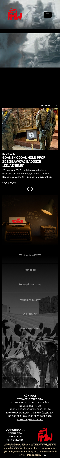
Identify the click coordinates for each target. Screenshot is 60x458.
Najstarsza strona (30, 343)
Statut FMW (15, 433)
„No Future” (30, 313)
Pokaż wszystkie (49, 106)
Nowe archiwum (30, 328)
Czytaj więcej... (10, 182)
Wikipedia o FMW (30, 255)
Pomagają (30, 269)
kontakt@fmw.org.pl (30, 419)
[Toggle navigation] (48, 15)
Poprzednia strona (30, 284)
